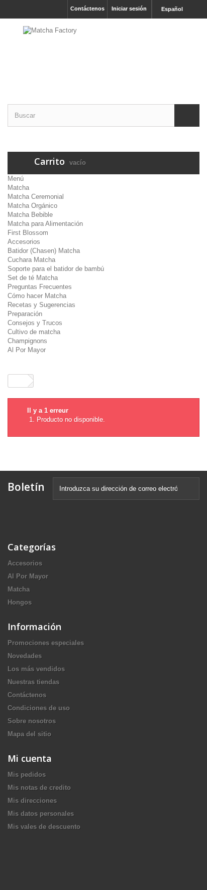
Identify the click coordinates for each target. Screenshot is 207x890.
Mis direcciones (32, 800)
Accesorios (24, 241)
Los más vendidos (36, 669)
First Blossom (28, 232)
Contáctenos (87, 9)
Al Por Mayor (27, 350)
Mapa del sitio (29, 734)
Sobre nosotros (32, 721)
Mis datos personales (41, 813)
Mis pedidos (27, 774)
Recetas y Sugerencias (41, 305)
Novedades (25, 656)
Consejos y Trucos (35, 323)
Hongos (20, 602)
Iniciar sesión (129, 9)
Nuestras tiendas (33, 682)
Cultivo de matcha (34, 332)
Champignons (27, 341)
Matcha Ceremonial (36, 196)
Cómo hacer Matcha (37, 296)
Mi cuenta (30, 758)
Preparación (25, 314)
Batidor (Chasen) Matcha (44, 250)
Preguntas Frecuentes (40, 286)
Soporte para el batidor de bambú (56, 268)
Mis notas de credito (39, 787)
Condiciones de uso (39, 708)
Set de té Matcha (33, 277)
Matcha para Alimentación (45, 223)
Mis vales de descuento (44, 826)
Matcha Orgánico (32, 205)
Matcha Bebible (30, 214)
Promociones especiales (46, 643)
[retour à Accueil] (18, 381)
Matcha (18, 187)
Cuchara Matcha (31, 259)
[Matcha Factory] (103, 52)
